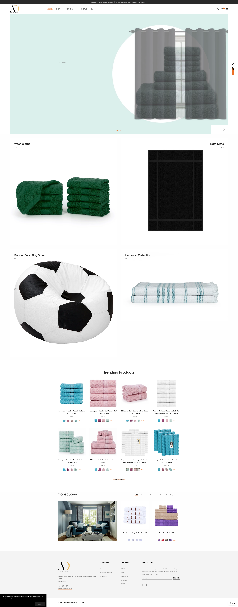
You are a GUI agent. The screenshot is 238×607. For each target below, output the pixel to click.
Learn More (10, 599)
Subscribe (176, 578)
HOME (123, 569)
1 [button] (119, 130)
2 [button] (120, 130)
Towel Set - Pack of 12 (166, 533)
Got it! (39, 604)
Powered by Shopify (78, 602)
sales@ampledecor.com (65, 588)
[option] (119, 74)
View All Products (119, 479)
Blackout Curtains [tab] (156, 495)
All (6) (79, 420)
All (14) (174, 540)
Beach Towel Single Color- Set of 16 (135, 533)
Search (102, 569)
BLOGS (123, 584)
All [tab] (137, 495)
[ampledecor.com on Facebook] (142, 584)
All (87, 531)
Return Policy (103, 576)
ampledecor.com (68, 602)
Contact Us (124, 580)
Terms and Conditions (106, 572)
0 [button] (117, 130)
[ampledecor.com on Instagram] (146, 584)
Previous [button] (215, 129)
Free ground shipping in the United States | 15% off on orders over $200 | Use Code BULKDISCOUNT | (119, 2)
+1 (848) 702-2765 (63, 586)
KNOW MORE (124, 576)
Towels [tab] (143, 495)
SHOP (122, 572)
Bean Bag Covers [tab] (172, 495)
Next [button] (224, 129)
